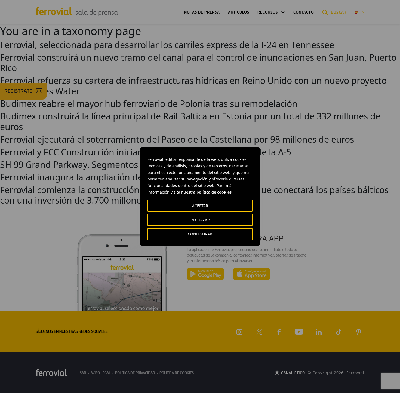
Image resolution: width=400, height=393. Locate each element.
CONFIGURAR (200, 234)
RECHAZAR (200, 219)
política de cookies (214, 192)
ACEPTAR (200, 205)
